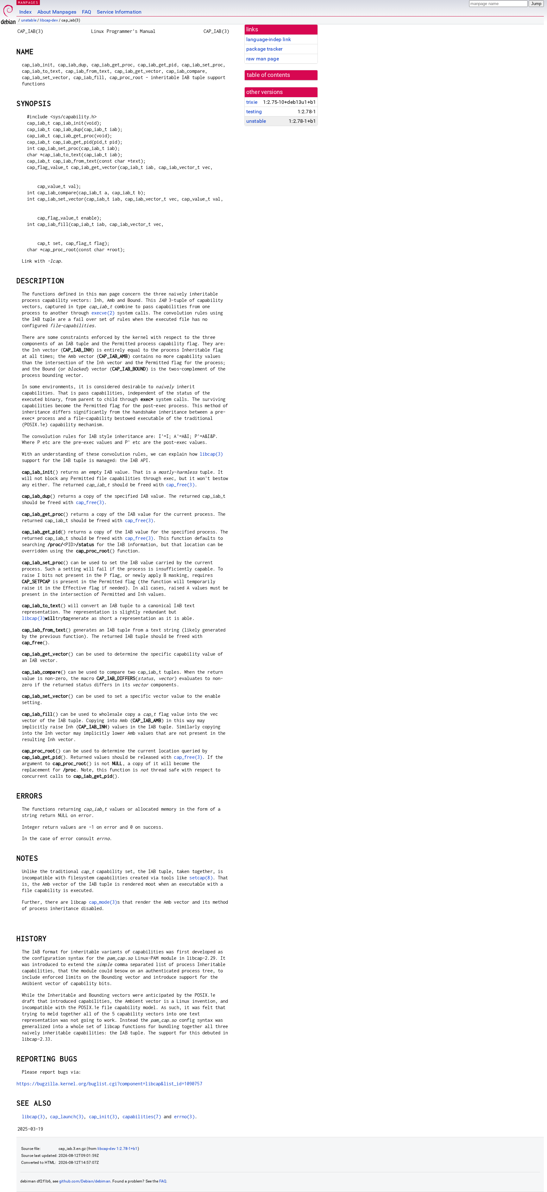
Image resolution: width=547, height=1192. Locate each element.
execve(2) (103, 312)
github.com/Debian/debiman (84, 1181)
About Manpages (56, 12)
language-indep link (268, 39)
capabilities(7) (142, 1116)
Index (25, 12)
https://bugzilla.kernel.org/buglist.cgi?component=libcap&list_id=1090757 (109, 1083)
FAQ (86, 12)
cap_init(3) (103, 1116)
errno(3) (184, 1116)
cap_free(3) (180, 484)
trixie (251, 102)
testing (254, 112)
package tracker (264, 49)
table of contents (268, 75)
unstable (28, 20)
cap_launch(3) (67, 1116)
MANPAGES (28, 2)
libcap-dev (49, 20)
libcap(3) (211, 454)
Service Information (119, 12)
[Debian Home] (8, 13)
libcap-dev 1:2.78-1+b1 (117, 1148)
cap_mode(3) (103, 902)
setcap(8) (200, 877)
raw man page (262, 59)
